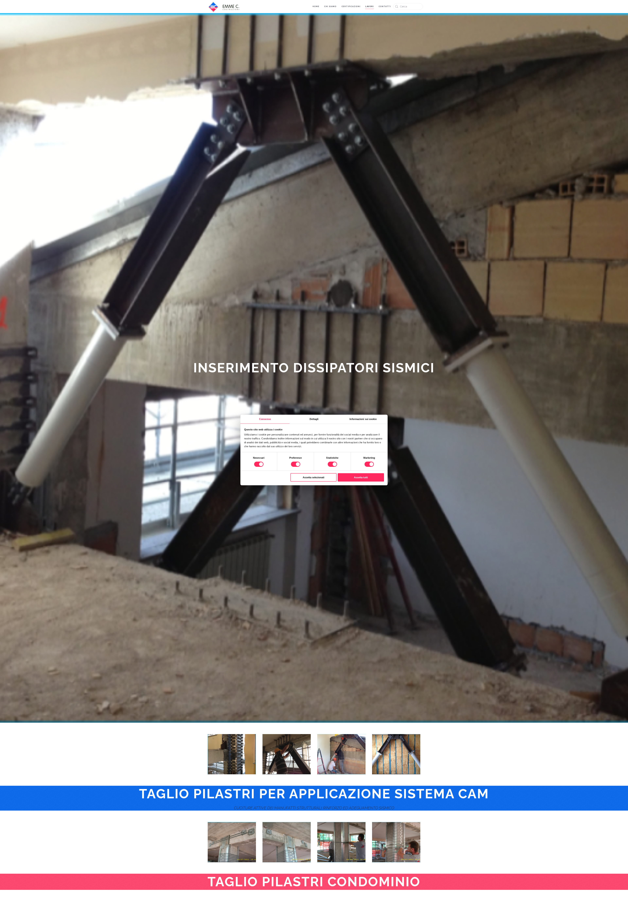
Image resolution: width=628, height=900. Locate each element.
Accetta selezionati (313, 477)
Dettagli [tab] (314, 419)
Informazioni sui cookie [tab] (362, 419)
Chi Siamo (330, 6)
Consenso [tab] (265, 419)
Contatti (385, 6)
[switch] (295, 464)
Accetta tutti (361, 477)
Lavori (369, 6)
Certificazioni (350, 6)
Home (316, 6)
